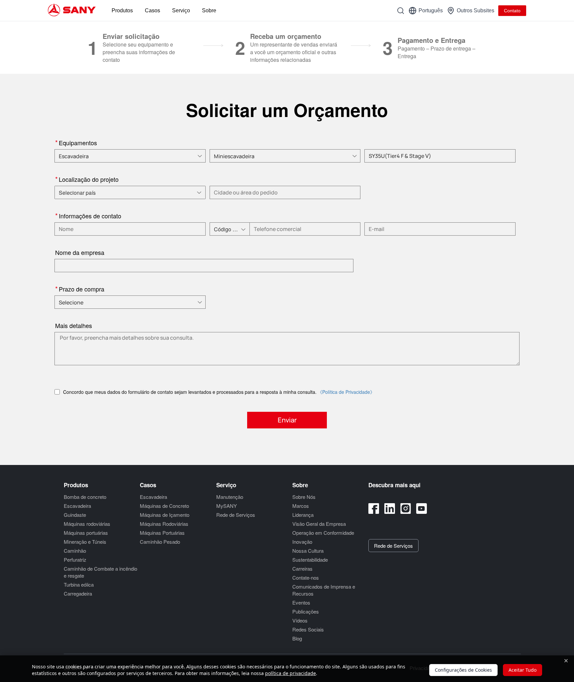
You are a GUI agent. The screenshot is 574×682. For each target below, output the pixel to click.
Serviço (181, 10)
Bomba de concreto (85, 496)
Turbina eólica (79, 584)
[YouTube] (421, 508)
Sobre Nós (304, 496)
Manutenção (229, 496)
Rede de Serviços (235, 514)
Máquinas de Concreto (164, 505)
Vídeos (300, 620)
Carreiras (302, 568)
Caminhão (75, 550)
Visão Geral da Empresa (319, 523)
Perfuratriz (75, 559)
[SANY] (72, 10)
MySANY (226, 505)
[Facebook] (373, 508)
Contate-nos (305, 577)
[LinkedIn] (389, 508)
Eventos (301, 602)
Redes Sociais (308, 629)
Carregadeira (78, 593)
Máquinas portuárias (86, 532)
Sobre (209, 10)
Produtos (122, 10)
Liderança (303, 514)
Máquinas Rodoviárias (164, 523)
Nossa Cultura (308, 550)
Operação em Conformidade (323, 532)
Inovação (302, 541)
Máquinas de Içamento (164, 514)
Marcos (300, 505)
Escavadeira (77, 505)
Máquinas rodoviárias (87, 523)
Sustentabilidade (310, 559)
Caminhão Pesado (160, 541)
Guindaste (75, 514)
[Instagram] (405, 508)
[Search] (401, 11)
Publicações (305, 611)
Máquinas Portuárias (162, 532)
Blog (297, 638)
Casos (152, 10)
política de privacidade (290, 673)
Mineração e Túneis (85, 541)
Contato (512, 10)
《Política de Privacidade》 (346, 392)
